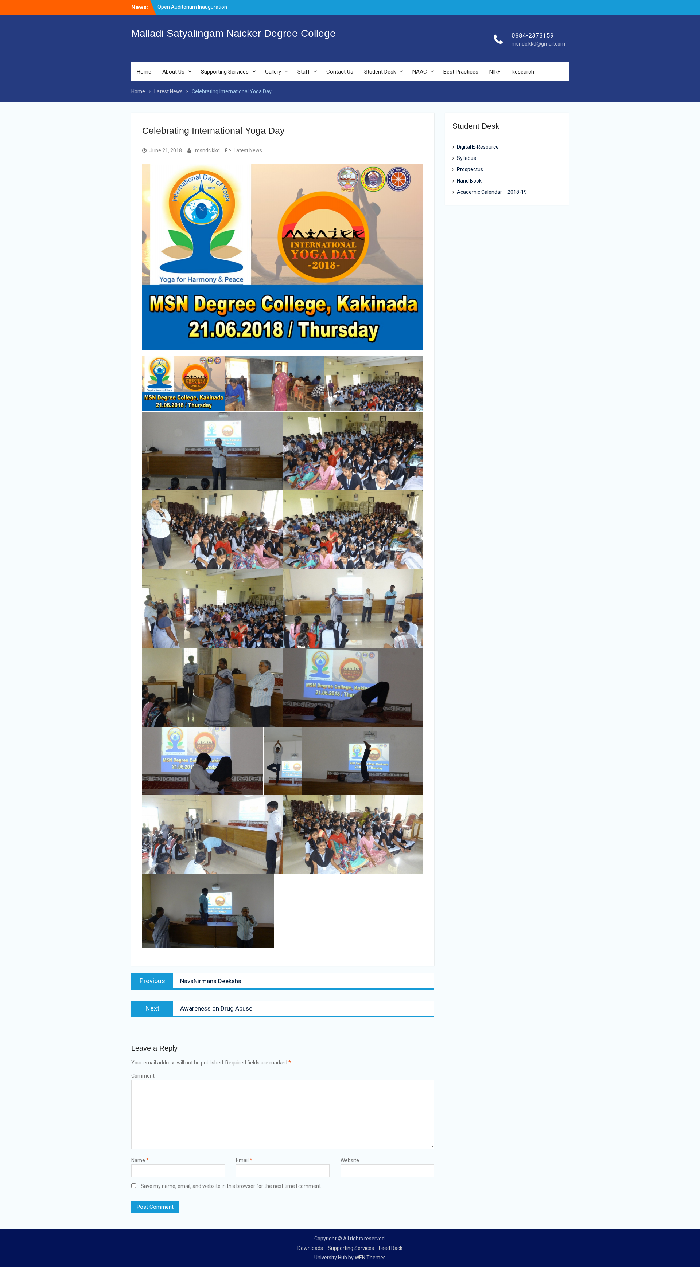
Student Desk (380, 71)
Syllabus (466, 158)
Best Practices (460, 71)
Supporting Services (225, 71)
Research (523, 71)
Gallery (273, 71)
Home (144, 71)
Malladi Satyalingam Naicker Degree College (233, 33)
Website (350, 1160)
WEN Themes (370, 1257)
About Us (173, 71)
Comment (143, 1076)
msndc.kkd (207, 150)
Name (140, 1160)
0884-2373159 (533, 35)
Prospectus (470, 169)
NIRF (495, 71)
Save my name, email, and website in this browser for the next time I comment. (231, 1186)
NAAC (419, 71)
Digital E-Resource (478, 147)
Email (244, 1160)
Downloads (310, 1248)
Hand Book (469, 181)
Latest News (248, 150)
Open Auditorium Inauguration (192, 7)
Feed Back (390, 1248)
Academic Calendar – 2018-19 (492, 192)
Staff (304, 71)
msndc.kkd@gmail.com (538, 44)
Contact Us (339, 71)
